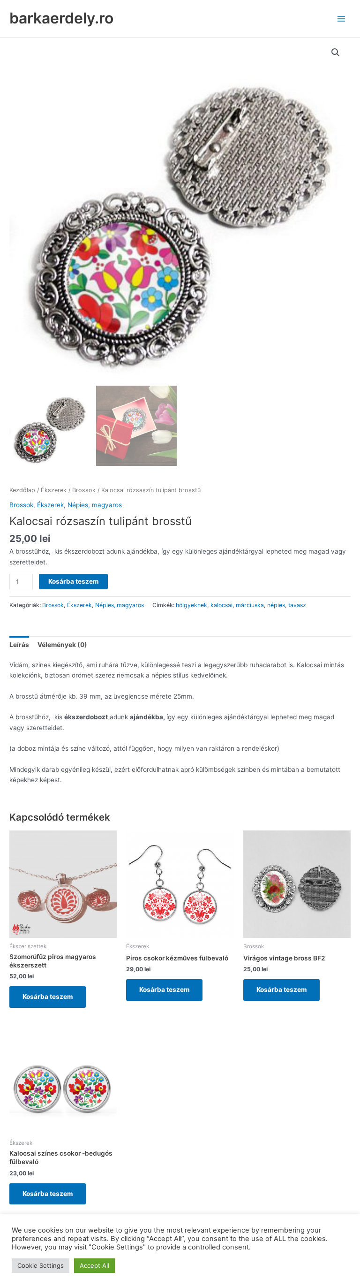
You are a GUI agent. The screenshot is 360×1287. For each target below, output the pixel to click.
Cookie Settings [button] (40, 1265)
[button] (335, 52)
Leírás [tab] (19, 644)
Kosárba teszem (73, 581)
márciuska (250, 605)
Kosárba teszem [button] (47, 996)
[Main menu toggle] (341, 18)
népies (276, 605)
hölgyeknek (191, 605)
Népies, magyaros (95, 505)
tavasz (297, 605)
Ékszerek (54, 490)
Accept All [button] (94, 1265)
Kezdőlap (22, 490)
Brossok (84, 490)
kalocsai (221, 605)
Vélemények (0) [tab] (62, 644)
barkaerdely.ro (61, 18)
